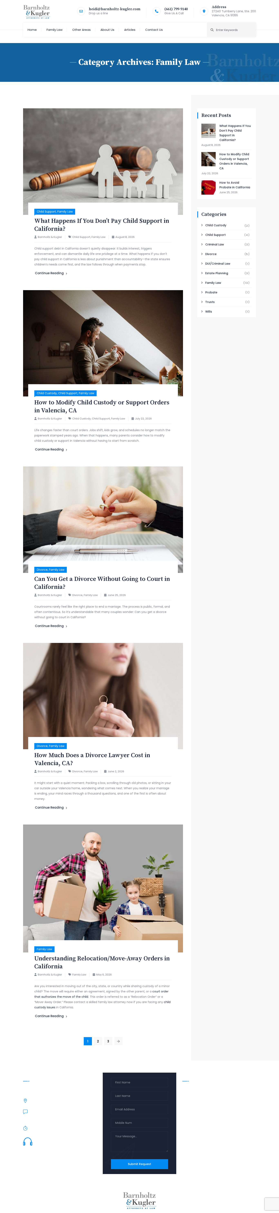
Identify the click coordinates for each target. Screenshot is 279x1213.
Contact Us (154, 30)
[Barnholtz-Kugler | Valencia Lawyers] (36, 11)
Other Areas (81, 30)
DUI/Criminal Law (217, 264)
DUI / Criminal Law (198, 1096)
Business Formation (199, 1120)
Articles (129, 30)
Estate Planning (216, 273)
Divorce (42, 570)
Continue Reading (49, 273)
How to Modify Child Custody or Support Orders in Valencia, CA (234, 161)
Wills (208, 312)
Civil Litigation (195, 1112)
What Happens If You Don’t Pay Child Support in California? (235, 133)
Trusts (210, 302)
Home (32, 30)
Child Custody (47, 393)
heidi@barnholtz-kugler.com (114, 9)
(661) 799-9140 (176, 9)
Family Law (54, 30)
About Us (107, 30)
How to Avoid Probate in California (234, 185)
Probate (211, 292)
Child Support (46, 212)
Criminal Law (214, 244)
